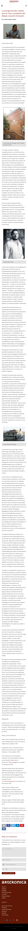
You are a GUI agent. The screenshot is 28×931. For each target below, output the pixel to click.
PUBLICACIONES (6, 896)
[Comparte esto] (8, 825)
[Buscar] (26, 5)
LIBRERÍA (4, 890)
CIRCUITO (4, 902)
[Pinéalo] (22, 825)
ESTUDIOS (4, 894)
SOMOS (4, 898)
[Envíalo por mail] (4, 825)
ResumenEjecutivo (10, 781)
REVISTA (4, 887)
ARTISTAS (4, 907)
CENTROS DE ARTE (6, 892)
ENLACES (4, 913)
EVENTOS (4, 911)
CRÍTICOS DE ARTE (6, 909)
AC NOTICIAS (5, 915)
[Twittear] (13, 825)
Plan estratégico (13, 762)
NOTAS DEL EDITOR (7, 906)
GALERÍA (4, 888)
